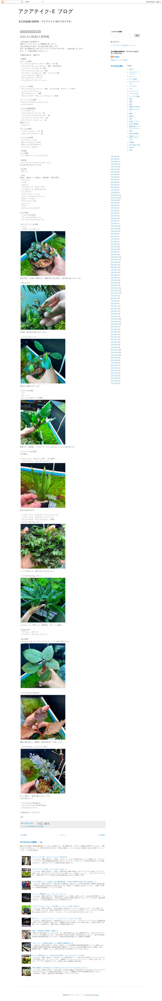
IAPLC (131, 69)
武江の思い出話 (134, 145)
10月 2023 (114, 231)
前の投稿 (102, 835)
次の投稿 (24, 835)
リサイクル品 (133, 94)
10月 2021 (114, 293)
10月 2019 (114, 355)
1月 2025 (114, 192)
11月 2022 (114, 259)
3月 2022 (114, 280)
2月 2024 (114, 221)
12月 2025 (114, 164)
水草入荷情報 (30, 826)
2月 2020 (114, 345)
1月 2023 (114, 254)
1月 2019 (114, 378)
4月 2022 (114, 278)
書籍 (130, 113)
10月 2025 (114, 169)
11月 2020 (114, 321)
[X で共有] (43, 823)
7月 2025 (114, 177)
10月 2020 (114, 324)
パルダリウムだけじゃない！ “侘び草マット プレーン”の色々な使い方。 (56, 906)
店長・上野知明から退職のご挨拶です (45, 931)
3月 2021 (114, 311)
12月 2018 (114, 381)
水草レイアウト (134, 121)
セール (131, 76)
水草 (130, 119)
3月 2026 (114, 156)
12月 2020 (114, 319)
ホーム (62, 835)
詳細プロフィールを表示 (119, 60)
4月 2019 (114, 370)
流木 (130, 150)
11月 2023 (114, 229)
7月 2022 (114, 270)
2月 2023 (114, 252)
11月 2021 (114, 290)
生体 (130, 131)
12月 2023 (114, 226)
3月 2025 (114, 187)
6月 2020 (114, 334)
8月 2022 (114, 267)
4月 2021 (114, 309)
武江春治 (116, 57)
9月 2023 (114, 234)
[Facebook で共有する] (46, 823)
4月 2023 (114, 247)
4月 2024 (114, 216)
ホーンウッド (133, 91)
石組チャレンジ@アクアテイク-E (134, 138)
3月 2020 (114, 342)
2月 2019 (114, 376)
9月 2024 (114, 203)
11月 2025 (114, 167)
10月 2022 (114, 262)
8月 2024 (114, 205)
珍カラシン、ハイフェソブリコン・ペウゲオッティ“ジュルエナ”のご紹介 (57, 918)
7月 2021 (114, 301)
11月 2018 (114, 383)
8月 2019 (114, 360)
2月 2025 (114, 190)
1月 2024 (114, 223)
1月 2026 (114, 161)
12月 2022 (114, 257)
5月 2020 (114, 337)
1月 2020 (114, 347)
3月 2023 (114, 249)
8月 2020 (114, 329)
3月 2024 (114, 218)
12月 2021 (114, 288)
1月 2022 (114, 285)
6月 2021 (114, 303)
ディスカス (133, 86)
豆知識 (131, 142)
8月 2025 (114, 174)
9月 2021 (114, 296)
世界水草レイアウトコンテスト (134, 127)
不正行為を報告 (117, 66)
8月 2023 (114, 236)
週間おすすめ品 (134, 107)
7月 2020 (114, 332)
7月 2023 (114, 239)
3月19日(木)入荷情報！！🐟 (31, 842)
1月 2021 (114, 316)
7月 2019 (114, 363)
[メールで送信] (38, 823)
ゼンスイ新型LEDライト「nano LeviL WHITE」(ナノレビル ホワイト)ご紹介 (58, 955)
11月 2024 (114, 198)
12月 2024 (114, 195)
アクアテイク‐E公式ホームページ (124, 45)
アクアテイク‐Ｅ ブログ (45, 11)
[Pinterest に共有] (48, 823)
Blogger (96, 995)
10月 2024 (114, 200)
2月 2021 (114, 314)
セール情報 (133, 79)
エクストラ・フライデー (134, 73)
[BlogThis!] (41, 823)
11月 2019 (114, 352)
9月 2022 (114, 265)
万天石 (131, 147)
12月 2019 (114, 350)
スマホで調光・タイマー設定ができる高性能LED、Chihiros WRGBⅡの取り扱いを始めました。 (65, 882)
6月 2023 (114, 242)
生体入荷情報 (39, 826)
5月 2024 (114, 213)
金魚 (130, 101)
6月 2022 (114, 272)
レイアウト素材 (134, 96)
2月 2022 (114, 283)
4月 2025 (114, 185)
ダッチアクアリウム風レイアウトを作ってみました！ (50, 869)
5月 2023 (114, 244)
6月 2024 (114, 211)
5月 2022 (114, 275)
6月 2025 (114, 180)
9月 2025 (114, 172)
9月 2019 (114, 358)
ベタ (130, 89)
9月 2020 (114, 327)
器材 (130, 99)
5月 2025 (114, 182)
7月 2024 (114, 208)
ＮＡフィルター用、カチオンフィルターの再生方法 (49, 857)
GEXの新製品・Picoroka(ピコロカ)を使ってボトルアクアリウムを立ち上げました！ (60, 968)
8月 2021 (114, 298)
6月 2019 (114, 365)
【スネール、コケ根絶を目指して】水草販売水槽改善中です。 (53, 943)
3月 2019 (114, 373)
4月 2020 (114, 339)
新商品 (131, 116)
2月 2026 (114, 159)
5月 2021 (114, 306)
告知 (130, 104)
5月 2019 (114, 368)
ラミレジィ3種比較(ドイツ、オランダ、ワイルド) (49, 894)
